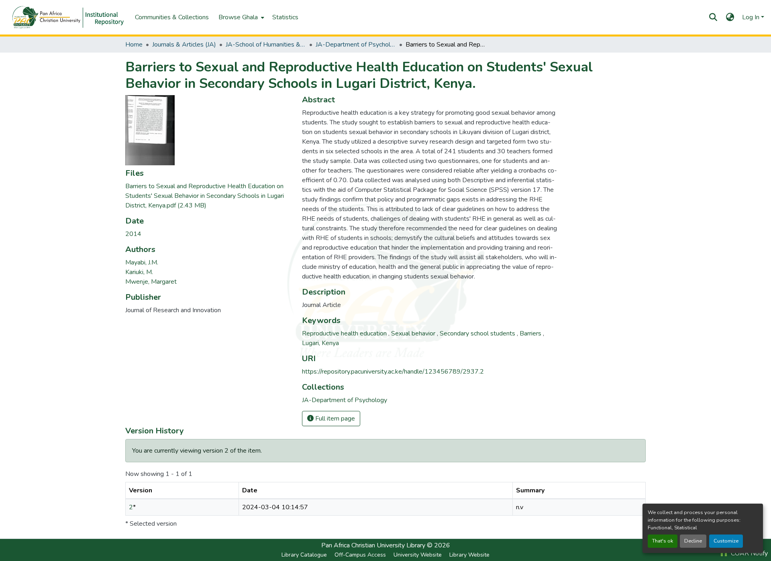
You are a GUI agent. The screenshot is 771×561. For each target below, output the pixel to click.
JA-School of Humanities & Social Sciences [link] (266, 44)
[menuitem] (240, 17)
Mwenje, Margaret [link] (151, 281)
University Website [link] (418, 555)
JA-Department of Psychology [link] (356, 44)
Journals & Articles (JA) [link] (184, 44)
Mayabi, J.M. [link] (141, 262)
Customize (726, 541)
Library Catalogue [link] (304, 555)
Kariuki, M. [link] (139, 272)
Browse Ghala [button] (238, 17)
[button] (65, 16)
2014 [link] (133, 234)
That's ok (662, 541)
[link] (208, 195)
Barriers (531, 333)
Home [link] (134, 44)
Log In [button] (751, 17)
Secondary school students (478, 333)
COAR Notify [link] (748, 553)
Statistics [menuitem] (285, 17)
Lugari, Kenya (320, 343)
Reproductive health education (345, 333)
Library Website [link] (469, 555)
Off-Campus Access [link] (360, 555)
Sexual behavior (414, 333)
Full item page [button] (334, 418)
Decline (693, 541)
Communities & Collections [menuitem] (172, 17)
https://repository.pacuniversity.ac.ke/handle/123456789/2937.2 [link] (393, 371)
